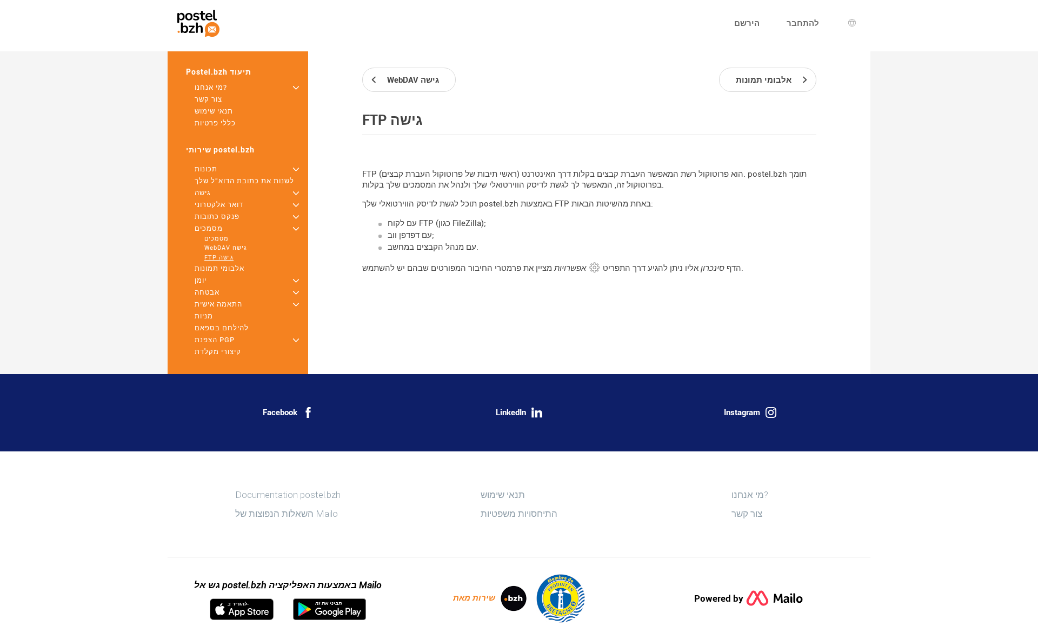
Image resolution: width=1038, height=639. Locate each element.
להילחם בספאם (222, 328)
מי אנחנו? (211, 87)
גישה (203, 193)
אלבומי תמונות (219, 268)
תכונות (206, 169)
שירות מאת (474, 598)
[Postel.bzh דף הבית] (198, 23)
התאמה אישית (218, 304)
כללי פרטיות (215, 123)
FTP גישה (219, 257)
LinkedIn (511, 412)
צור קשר (208, 99)
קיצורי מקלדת (218, 352)
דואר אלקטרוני (219, 205)
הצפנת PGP (215, 340)
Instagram (742, 412)
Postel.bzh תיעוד (218, 72)
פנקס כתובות (217, 216)
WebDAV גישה (225, 247)
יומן (201, 280)
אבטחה (207, 292)
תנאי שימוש (214, 111)
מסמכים (209, 228)
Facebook (280, 412)
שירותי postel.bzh (220, 149)
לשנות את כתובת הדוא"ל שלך (244, 181)
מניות (204, 316)
